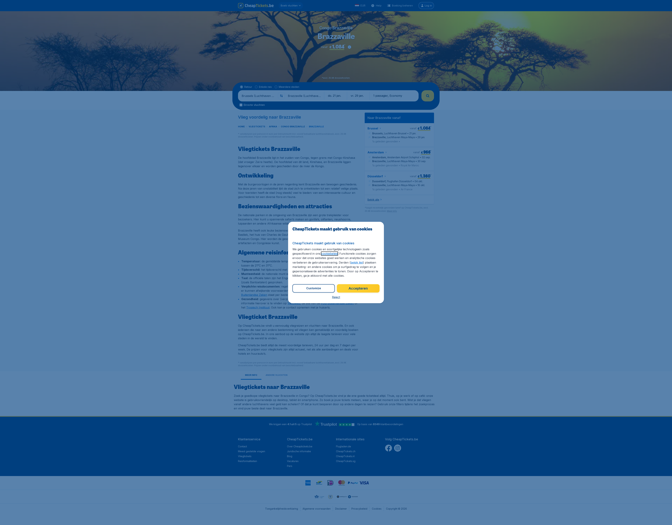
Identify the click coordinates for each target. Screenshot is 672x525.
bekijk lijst (357, 262)
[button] (336, 297)
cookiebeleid (329, 253)
